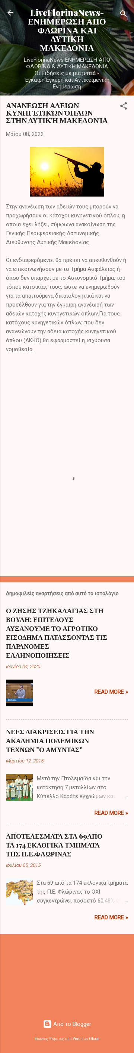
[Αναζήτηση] (123, 15)
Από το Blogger (71, 1024)
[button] (123, 107)
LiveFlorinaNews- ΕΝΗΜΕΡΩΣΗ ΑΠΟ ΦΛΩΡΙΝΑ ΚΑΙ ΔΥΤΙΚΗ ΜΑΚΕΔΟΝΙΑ (67, 30)
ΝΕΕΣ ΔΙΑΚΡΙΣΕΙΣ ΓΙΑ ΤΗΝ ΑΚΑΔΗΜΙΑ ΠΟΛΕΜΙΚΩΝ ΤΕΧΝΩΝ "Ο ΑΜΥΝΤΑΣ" (50, 740)
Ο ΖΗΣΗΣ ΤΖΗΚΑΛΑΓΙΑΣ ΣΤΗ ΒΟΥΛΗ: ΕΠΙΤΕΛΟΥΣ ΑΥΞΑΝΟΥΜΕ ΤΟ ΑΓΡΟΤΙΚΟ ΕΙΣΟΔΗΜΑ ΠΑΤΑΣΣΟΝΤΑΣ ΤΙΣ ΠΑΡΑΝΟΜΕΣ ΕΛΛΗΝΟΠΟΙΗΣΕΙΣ (56, 633)
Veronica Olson (86, 1038)
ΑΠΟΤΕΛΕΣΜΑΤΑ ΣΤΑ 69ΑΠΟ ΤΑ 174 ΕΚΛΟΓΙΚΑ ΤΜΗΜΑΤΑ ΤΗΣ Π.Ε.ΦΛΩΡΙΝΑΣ (54, 845)
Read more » (111, 691)
